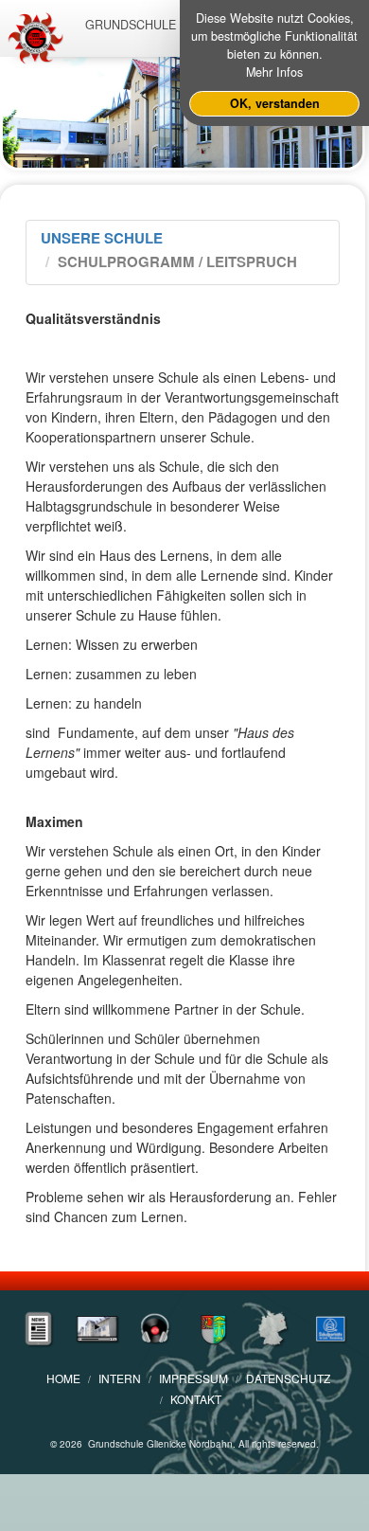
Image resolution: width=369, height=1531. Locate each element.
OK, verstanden (275, 103)
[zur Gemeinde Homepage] (213, 1326)
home (63, 1378)
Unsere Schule (102, 237)
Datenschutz (288, 1378)
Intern (119, 1378)
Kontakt (195, 1399)
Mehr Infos (274, 72)
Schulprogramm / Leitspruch (177, 261)
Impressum (193, 1378)
